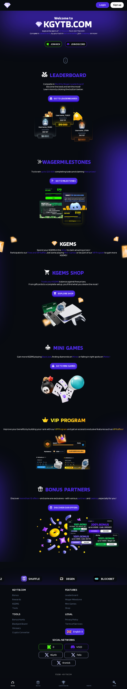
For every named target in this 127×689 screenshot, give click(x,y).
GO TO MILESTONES (66, 180)
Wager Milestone (73, 599)
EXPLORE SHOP (65, 293)
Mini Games (70, 603)
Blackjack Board (19, 623)
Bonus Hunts (18, 619)
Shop (67, 608)
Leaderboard (71, 595)
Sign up (117, 4)
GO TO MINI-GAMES (65, 366)
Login (102, 4)
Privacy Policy (71, 619)
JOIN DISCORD (78, 44)
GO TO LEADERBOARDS (66, 98)
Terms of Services (73, 623)
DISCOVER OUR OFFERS (66, 507)
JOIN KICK (55, 44)
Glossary (16, 628)
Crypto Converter (21, 632)
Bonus (15, 595)
